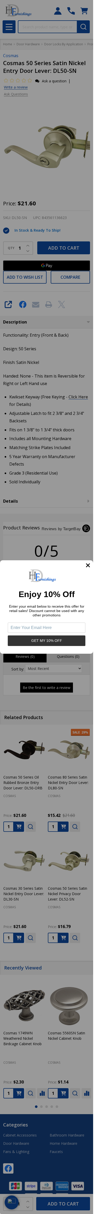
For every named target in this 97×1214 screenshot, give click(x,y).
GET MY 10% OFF (46, 641)
